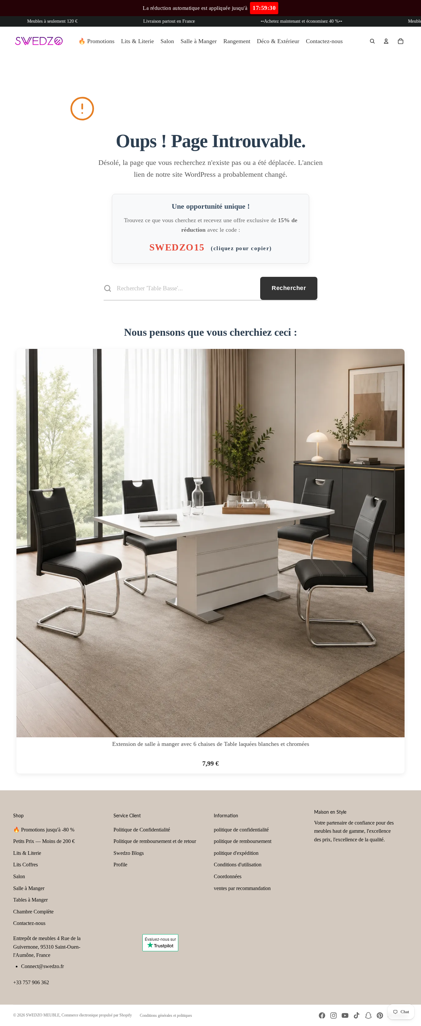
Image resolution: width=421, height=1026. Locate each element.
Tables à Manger (30, 900)
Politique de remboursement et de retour (154, 841)
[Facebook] (322, 1015)
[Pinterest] (380, 1015)
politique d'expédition (236, 853)
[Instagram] (333, 1015)
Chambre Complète (33, 911)
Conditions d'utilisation (237, 864)
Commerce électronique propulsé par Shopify (97, 1015)
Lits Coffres (25, 864)
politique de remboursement (242, 841)
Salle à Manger (28, 888)
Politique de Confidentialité (141, 829)
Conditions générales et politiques (166, 1015)
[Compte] (386, 41)
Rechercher (289, 288)
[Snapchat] (368, 1015)
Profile (120, 864)
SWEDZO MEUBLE (43, 1015)
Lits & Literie (27, 853)
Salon (19, 876)
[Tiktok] (356, 1015)
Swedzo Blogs (128, 853)
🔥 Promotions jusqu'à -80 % (43, 829)
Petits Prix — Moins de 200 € (44, 841)
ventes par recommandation (242, 888)
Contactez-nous (29, 923)
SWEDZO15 (210, 247)
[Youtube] (345, 1015)
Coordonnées (227, 876)
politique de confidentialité (241, 829)
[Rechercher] (372, 41)
